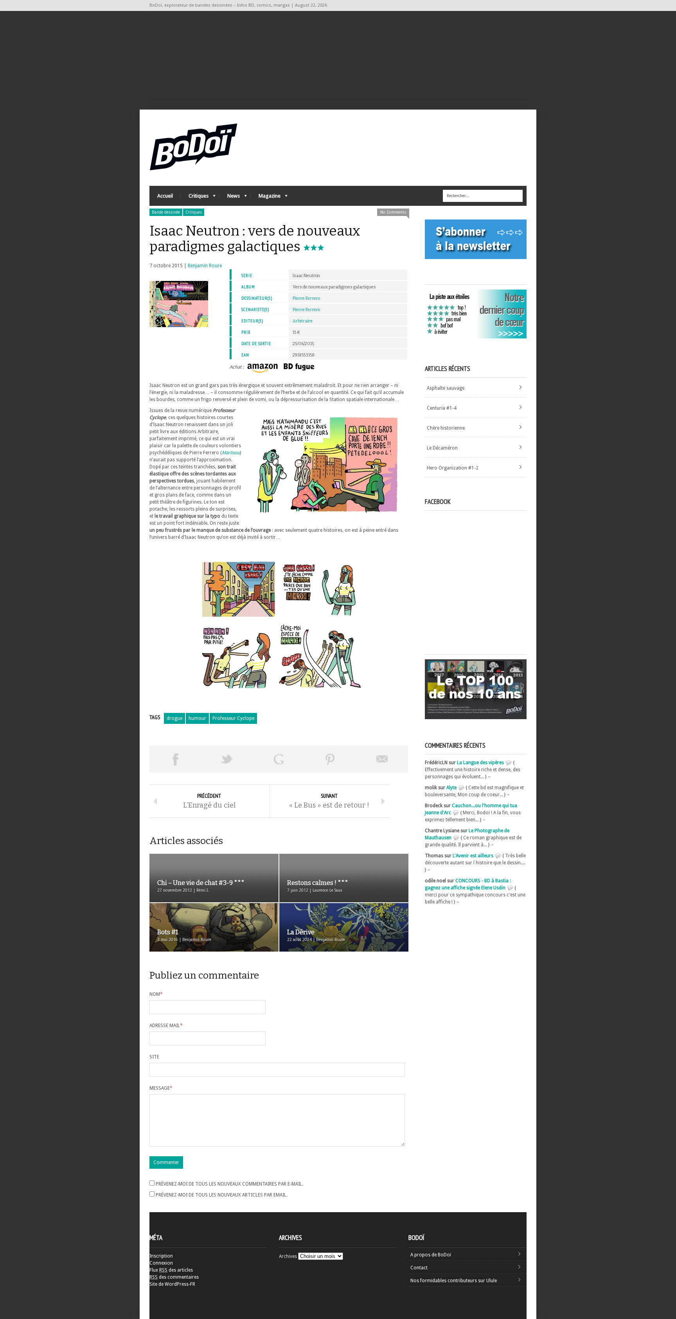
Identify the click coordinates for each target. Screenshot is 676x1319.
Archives (288, 1256)
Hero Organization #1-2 (452, 468)
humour (197, 718)
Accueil (165, 196)
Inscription (161, 1256)
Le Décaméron (442, 448)
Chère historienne (446, 428)
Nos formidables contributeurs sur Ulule (453, 1280)
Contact (419, 1267)
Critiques (195, 198)
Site (154, 1057)
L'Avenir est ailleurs (473, 855)
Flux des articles (171, 1270)
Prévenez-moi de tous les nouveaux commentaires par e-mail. (229, 1184)
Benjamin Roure (205, 265)
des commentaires (174, 1277)
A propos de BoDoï (430, 1255)
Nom (156, 994)
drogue (174, 718)
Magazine (265, 198)
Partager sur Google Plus (278, 759)
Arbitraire (303, 321)
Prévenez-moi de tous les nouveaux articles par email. (222, 1195)
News (229, 198)
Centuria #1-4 (442, 408)
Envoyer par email (382, 759)
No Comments (393, 212)
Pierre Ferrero (306, 298)
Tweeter (227, 759)
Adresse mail (166, 1025)
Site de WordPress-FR (172, 1284)
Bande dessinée (166, 212)
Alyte (451, 787)
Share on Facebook (175, 759)
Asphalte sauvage (445, 388)
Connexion (161, 1263)
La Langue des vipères (480, 762)
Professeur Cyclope (233, 718)
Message (161, 1088)
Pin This (330, 759)
